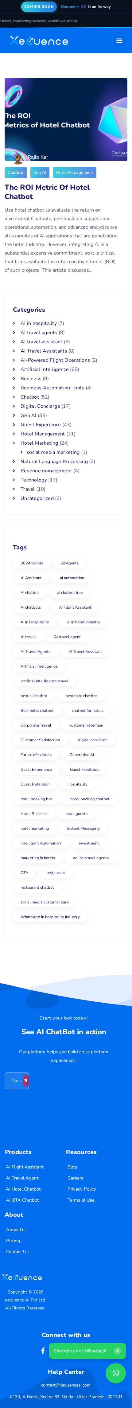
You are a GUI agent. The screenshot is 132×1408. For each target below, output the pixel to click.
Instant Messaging (83, 828)
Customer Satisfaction (40, 740)
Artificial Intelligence (45, 369)
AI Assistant (31, 578)
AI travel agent (67, 637)
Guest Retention (35, 784)
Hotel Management (74, 172)
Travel (28, 489)
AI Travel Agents (35, 651)
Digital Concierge (40, 406)
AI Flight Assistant (75, 607)
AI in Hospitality (35, 622)
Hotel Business (34, 814)
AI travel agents (39, 332)
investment (89, 843)
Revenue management (46, 470)
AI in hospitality (39, 323)
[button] (119, 40)
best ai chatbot (34, 696)
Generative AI (82, 755)
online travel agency (91, 858)
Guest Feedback (84, 769)
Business (31, 378)
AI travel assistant (42, 341)
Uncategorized (37, 498)
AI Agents (70, 563)
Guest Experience (41, 424)
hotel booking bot (36, 799)
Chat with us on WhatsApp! (80, 1350)
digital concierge (93, 740)
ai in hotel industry (83, 622)
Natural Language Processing (54, 461)
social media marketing (53, 452)
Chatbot (16, 172)
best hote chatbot (81, 696)
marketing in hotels (38, 858)
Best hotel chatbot (37, 710)
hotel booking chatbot (90, 799)
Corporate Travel (36, 725)
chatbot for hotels (87, 710)
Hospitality (77, 784)
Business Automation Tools (52, 387)
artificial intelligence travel (44, 681)
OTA (24, 873)
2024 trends (32, 563)
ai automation (72, 578)
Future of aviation (36, 755)
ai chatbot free (70, 592)
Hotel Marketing (39, 443)
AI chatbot (30, 592)
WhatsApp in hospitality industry (50, 917)
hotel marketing (35, 828)
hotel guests (76, 814)
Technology (34, 480)
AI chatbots (31, 607)
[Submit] (26, 1081)
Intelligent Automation (41, 843)
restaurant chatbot (37, 887)
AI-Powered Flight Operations (55, 360)
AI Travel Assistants (44, 351)
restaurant (55, 873)
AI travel (28, 637)
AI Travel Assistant (85, 651)
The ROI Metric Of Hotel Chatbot (47, 191)
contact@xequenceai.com (66, 1385)
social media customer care (45, 902)
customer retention (86, 725)
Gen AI (39, 172)
